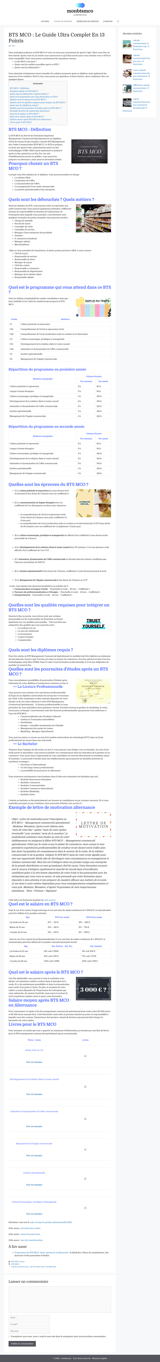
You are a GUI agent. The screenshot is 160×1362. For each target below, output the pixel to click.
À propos (107, 21)
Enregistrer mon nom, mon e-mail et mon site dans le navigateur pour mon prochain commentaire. (58, 1336)
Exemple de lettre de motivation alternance (30, 111)
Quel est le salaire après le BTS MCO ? (27, 117)
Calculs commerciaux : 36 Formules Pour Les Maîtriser (33, 1267)
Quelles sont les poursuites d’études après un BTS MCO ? (35, 108)
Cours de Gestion (63, 21)
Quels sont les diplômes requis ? (24, 105)
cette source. (50, 900)
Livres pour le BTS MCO (21, 122)
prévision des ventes (30, 1228)
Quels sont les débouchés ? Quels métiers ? (29, 94)
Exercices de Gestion (88, 21)
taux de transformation (31, 1240)
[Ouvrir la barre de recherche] (118, 21)
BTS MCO (15, 1264)
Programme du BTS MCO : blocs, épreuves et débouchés (41, 1253)
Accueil (45, 21)
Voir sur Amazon (34, 1062)
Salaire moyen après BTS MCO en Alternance (30, 119)
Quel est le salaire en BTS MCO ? (24, 114)
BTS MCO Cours (17, 1261)
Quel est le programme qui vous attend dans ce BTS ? (34, 97)
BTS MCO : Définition (19, 88)
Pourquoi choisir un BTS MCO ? (24, 91)
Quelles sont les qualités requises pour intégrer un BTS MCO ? (38, 102)
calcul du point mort (30, 1234)
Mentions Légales (99, 1358)
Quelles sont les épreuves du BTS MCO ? (28, 99)
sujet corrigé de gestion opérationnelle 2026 (51, 1222)
